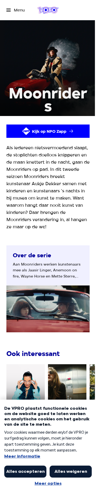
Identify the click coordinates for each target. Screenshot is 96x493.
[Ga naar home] (48, 10)
